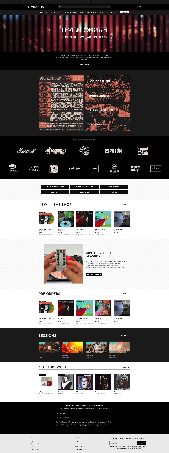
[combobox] (84, 6)
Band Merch (55, 192)
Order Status (36, 444)
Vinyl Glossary (80, 449)
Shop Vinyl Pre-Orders (84, 187)
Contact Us (35, 449)
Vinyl (77, 441)
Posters (114, 192)
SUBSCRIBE (84, 429)
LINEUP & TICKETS (85, 65)
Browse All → (126, 204)
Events (77, 444)
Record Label (79, 446)
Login (33, 441)
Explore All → (125, 335)
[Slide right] (130, 223)
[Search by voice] (109, 7)
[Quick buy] (71, 225)
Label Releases (114, 187)
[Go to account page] (137, 6)
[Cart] (140, 6)
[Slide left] (39, 223)
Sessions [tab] (47, 335)
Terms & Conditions (138, 446)
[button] (84, 6)
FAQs (32, 446)
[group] (84, 33)
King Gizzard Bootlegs (55, 187)
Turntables (84, 192)
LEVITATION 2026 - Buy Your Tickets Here (84, 1)
